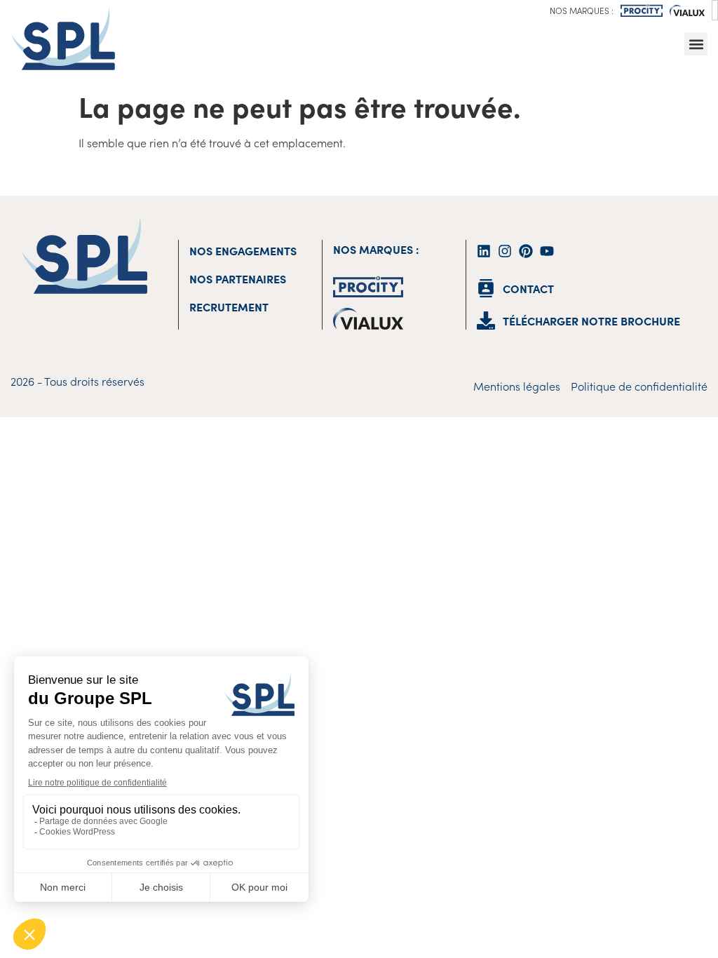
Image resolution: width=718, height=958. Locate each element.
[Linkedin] (484, 251)
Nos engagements (243, 250)
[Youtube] (547, 251)
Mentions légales (516, 385)
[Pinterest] (526, 251)
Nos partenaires (237, 278)
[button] (695, 43)
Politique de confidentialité (639, 385)
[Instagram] (505, 251)
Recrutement (229, 306)
